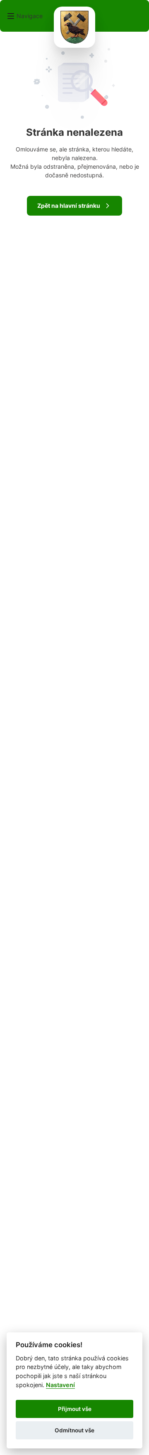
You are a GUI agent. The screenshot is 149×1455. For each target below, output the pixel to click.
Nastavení (60, 1384)
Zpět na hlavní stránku (68, 205)
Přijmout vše (74, 1409)
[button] (24, 16)
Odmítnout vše (74, 1430)
